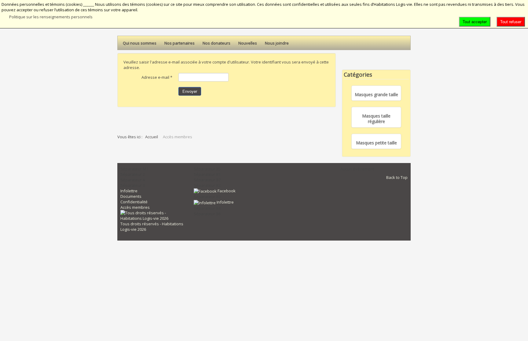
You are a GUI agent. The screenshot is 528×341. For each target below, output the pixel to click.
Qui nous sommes (139, 43)
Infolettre (129, 191)
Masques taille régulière (376, 118)
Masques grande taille (376, 94)
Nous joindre (277, 43)
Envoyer (189, 91)
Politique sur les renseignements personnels (51, 17)
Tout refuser (510, 21)
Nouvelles (247, 43)
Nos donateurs (216, 43)
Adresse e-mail (156, 77)
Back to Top (397, 177)
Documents (130, 196)
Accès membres (135, 207)
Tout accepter (475, 21)
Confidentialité (134, 202)
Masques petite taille (376, 143)
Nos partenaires (179, 43)
